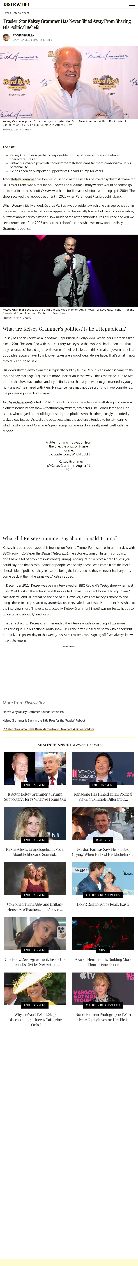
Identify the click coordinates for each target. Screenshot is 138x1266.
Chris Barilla (25, 35)
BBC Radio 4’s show (98, 585)
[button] (132, 4)
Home (6, 12)
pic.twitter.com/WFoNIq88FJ (69, 454)
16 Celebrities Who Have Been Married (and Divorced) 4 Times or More (48, 729)
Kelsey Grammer (23, 179)
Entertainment (20, 12)
